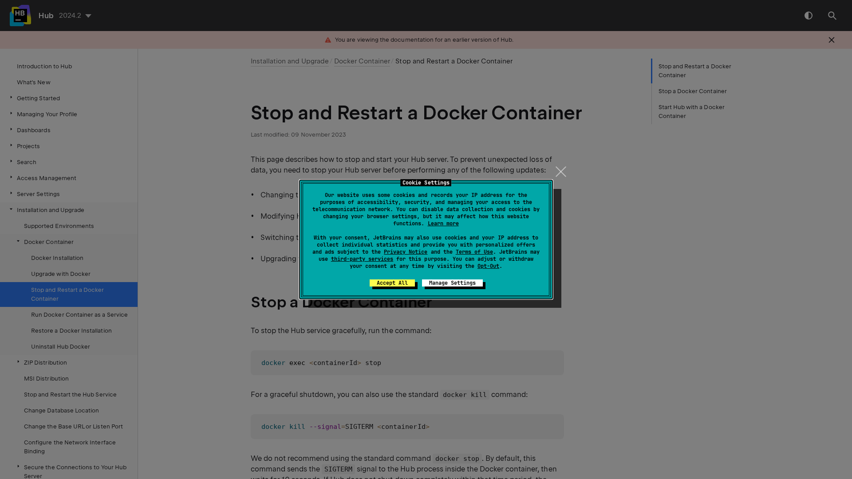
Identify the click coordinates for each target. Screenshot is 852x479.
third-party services (362, 259)
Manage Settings (452, 283)
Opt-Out (488, 266)
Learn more (443, 223)
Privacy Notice (405, 251)
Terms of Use (474, 251)
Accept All (392, 283)
